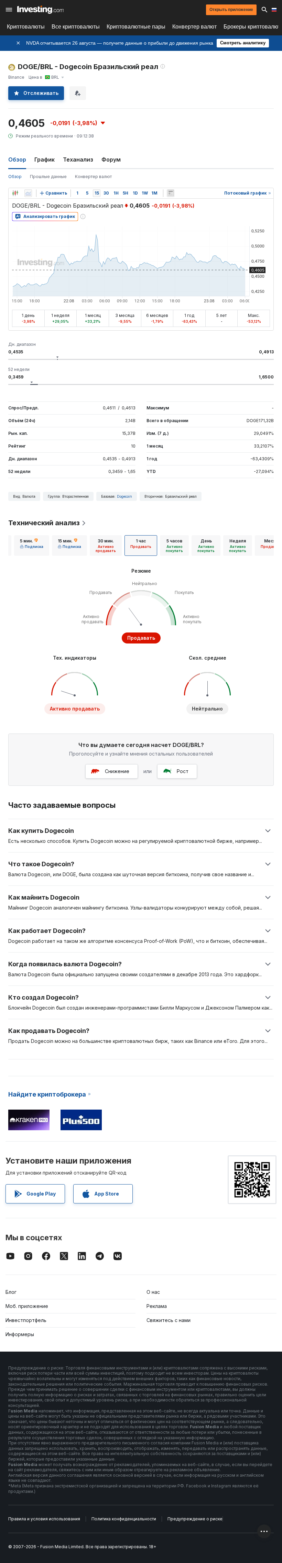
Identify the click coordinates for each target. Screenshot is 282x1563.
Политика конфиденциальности (123, 1518)
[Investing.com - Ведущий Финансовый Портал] (40, 9)
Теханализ (78, 159)
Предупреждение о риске (195, 1518)
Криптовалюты (26, 27)
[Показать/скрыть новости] (170, 193)
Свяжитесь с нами (169, 1320)
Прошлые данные (48, 176)
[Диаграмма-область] (28, 193)
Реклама (157, 1306)
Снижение (117, 771)
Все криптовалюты (76, 27)
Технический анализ (44, 523)
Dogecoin (124, 496)
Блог (11, 1292)
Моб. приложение (27, 1306)
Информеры (20, 1334)
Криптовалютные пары (136, 27)
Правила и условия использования (44, 1518)
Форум (111, 159)
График (44, 159)
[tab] (31, 545)
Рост (182, 771)
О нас (153, 1292)
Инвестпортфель (26, 1320)
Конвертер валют (194, 27)
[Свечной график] (15, 193)
